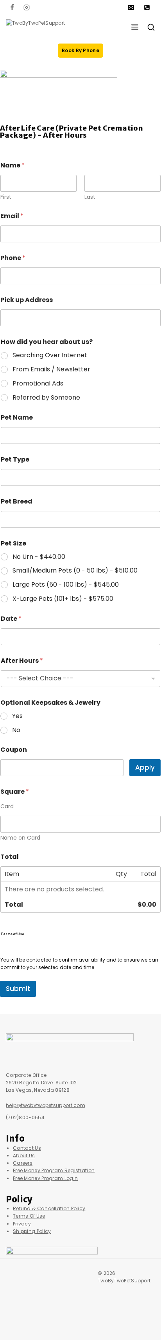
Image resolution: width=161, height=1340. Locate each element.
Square (14, 791)
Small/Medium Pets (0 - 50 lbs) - (75, 571)
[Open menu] (135, 27)
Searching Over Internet (50, 355)
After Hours (22, 660)
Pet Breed (16, 501)
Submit (18, 988)
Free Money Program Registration (54, 1170)
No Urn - (39, 557)
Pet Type (15, 459)
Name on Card (20, 838)
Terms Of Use (29, 1216)
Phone (12, 258)
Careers (22, 1163)
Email (11, 216)
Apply (145, 767)
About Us (24, 1155)
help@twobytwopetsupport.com (45, 1105)
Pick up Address (26, 300)
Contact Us (27, 1148)
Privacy (22, 1223)
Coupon (13, 749)
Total (9, 856)
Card (7, 806)
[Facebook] (12, 7)
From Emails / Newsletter (51, 369)
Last (89, 197)
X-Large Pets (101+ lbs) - (63, 599)
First (5, 197)
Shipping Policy (32, 1231)
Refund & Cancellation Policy (49, 1208)
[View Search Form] (151, 27)
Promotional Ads (38, 384)
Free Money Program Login (45, 1178)
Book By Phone (80, 50)
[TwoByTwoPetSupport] (45, 27)
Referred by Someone (46, 398)
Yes (17, 716)
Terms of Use (12, 934)
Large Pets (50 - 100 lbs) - (66, 585)
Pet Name (17, 417)
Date (11, 618)
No (16, 730)
